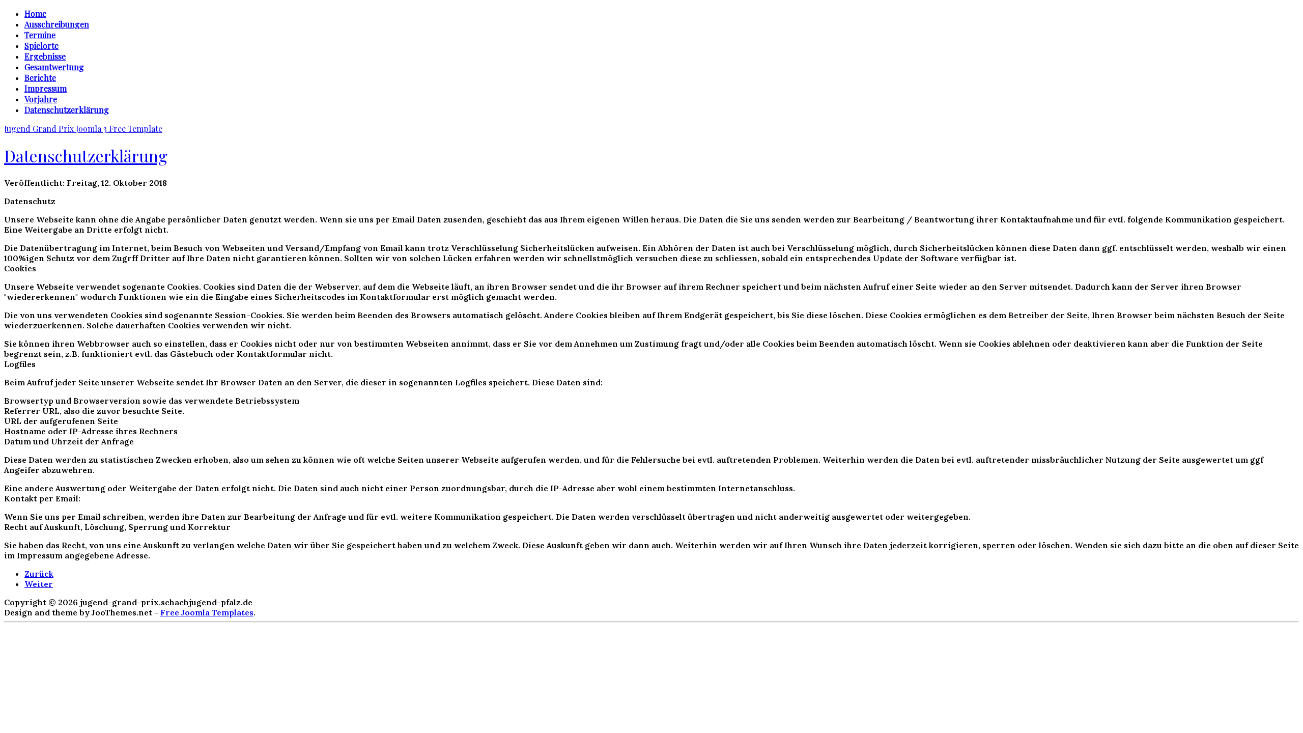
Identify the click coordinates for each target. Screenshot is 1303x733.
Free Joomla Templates (206, 612)
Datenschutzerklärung (85, 155)
